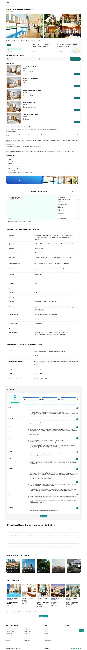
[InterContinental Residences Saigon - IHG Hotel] (73, 590)
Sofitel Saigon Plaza (55, 602)
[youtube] (80, 648)
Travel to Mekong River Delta (11, 635)
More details (9, 51)
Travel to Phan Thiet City (28, 635)
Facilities (27, 40)
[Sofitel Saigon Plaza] (58, 590)
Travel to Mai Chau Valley (10, 631)
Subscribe (81, 630)
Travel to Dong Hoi (9, 633)
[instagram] (74, 648)
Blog (45, 635)
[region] (31, 207)
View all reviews (43, 516)
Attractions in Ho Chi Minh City (64, 46)
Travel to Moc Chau (27, 629)
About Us (46, 633)
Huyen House (24, 600)
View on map (59, 51)
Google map (76, 191)
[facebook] (71, 648)
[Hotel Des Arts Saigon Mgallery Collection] (43, 590)
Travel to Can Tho (27, 633)
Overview (8, 40)
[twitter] (76, 648)
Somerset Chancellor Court (12, 602)
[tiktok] (78, 648)
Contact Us (46, 631)
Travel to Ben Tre (27, 640)
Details (17, 40)
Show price (77, 10)
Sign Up (46, 629)
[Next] (79, 566)
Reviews (38, 40)
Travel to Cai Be (8, 640)
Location (22, 40)
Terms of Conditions (48, 640)
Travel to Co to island (27, 631)
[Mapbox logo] (10, 218)
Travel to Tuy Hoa (9, 629)
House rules (33, 40)
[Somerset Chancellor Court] (14, 590)
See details (34, 51)
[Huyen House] (29, 590)
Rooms (13, 40)
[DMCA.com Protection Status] (46, 648)
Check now (36, 364)
